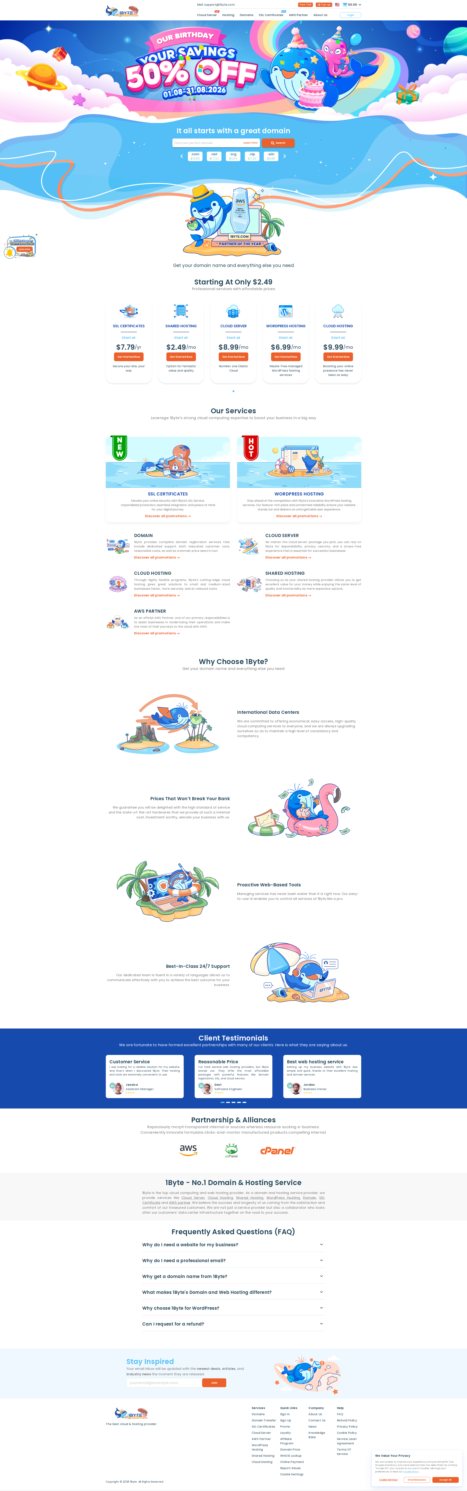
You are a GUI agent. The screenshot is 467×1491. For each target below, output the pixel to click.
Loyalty (285, 1433)
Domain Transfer (264, 1420)
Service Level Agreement (346, 1441)
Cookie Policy (347, 1433)
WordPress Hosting (260, 1447)
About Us (320, 15)
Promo (285, 1426)
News (312, 1426)
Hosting (228, 15)
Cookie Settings (388, 1479)
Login (350, 15)
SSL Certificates (271, 15)
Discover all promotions (166, 516)
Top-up (326, 4)
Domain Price (290, 1449)
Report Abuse (290, 1468)
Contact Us (316, 1420)
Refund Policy (347, 1420)
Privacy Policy (347, 1426)
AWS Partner (298, 15)
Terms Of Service (344, 1451)
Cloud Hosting (262, 1462)
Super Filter (250, 142)
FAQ (340, 1414)
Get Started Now (128, 357)
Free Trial (305, 4)
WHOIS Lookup (291, 1456)
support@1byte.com (219, 5)
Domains (247, 15)
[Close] (36, 235)
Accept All (445, 1479)
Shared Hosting (263, 1456)
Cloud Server (207, 15)
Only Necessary (417, 1479)
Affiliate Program (287, 1441)
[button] (181, 156)
